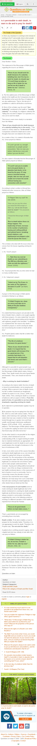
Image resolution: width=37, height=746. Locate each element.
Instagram (27, 726)
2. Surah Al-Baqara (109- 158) (14, 652)
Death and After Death (24, 15)
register (4, 599)
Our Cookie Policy (28, 736)
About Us (4, 734)
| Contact (23, 741)
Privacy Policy (16, 736)
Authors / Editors (14, 734)
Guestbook (31, 734)
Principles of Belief (11, 15)
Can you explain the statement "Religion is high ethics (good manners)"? (19, 615)
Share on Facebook (23, 27)
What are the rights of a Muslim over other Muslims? (18, 629)
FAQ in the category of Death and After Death (18, 589)
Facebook (9, 726)
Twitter (15, 726)
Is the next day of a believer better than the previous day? (18, 665)
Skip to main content (6, 1)
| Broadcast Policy (30, 738)
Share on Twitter (27, 27)
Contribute (6, 736)
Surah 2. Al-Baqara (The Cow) (14, 669)
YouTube (21, 726)
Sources (24, 734)
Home (2, 15)
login (27, 597)
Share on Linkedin (30, 27)
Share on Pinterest (34, 27)
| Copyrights (15, 741)
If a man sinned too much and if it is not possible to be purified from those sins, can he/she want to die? (18, 609)
